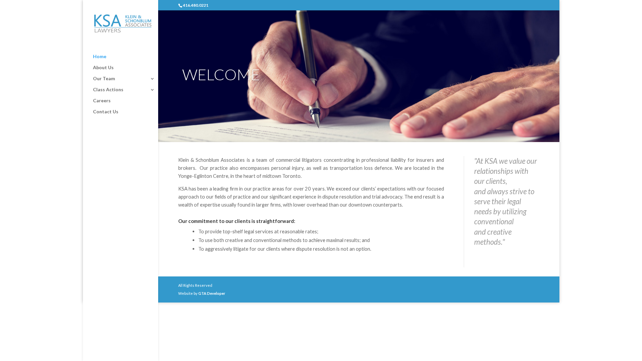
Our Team (104, 78)
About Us (103, 67)
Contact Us (105, 111)
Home (99, 56)
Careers (102, 100)
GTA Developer (211, 293)
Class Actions (108, 89)
